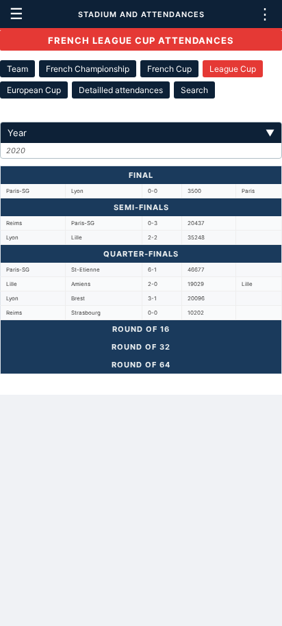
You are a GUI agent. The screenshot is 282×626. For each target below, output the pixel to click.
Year (141, 132)
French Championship (87, 69)
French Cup (169, 69)
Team (17, 69)
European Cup (34, 90)
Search (194, 90)
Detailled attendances (121, 90)
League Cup (232, 69)
